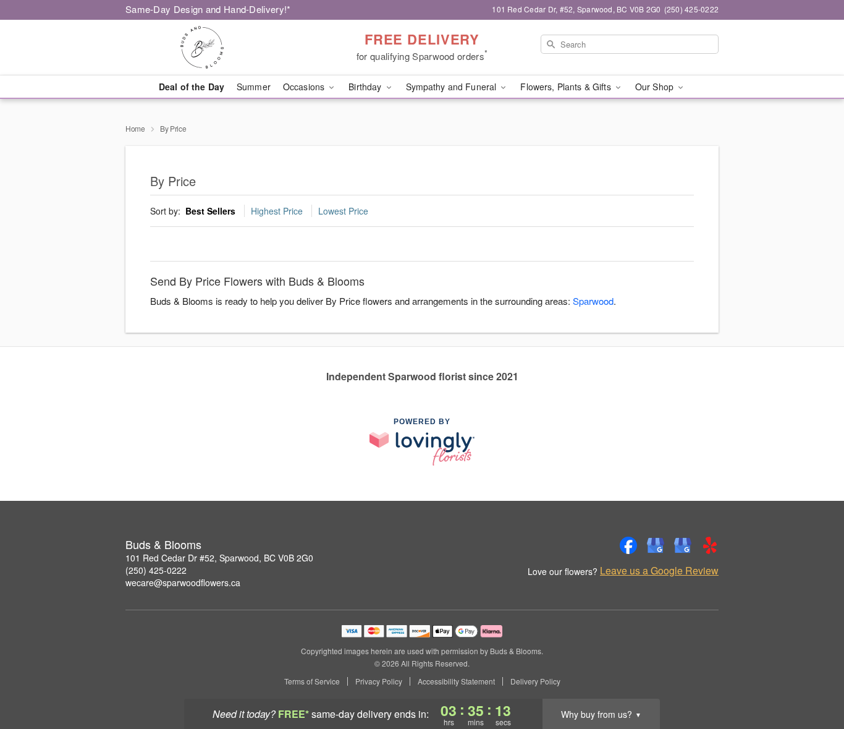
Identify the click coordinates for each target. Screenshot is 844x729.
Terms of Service (312, 681)
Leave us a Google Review (659, 571)
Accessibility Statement (456, 681)
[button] (811, 676)
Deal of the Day (191, 86)
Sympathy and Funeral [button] (452, 86)
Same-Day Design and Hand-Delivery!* (208, 8)
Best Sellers (210, 211)
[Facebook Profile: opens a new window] (628, 545)
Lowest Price (343, 211)
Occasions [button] (305, 86)
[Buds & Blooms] (214, 47)
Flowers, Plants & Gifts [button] (566, 86)
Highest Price (277, 211)
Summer (254, 86)
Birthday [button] (366, 86)
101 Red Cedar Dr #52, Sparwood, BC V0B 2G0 (219, 558)
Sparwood (593, 300)
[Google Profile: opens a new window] (655, 545)
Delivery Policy (535, 681)
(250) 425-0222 (156, 570)
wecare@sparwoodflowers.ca (182, 582)
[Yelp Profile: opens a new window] (710, 545)
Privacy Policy (378, 681)
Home (135, 128)
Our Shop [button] (655, 86)
